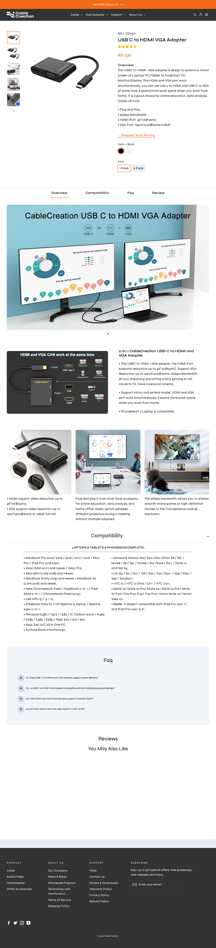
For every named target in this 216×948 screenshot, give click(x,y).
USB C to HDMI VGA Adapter (25, 809)
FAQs (93, 870)
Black (121, 151)
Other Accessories (19, 889)
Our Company (58, 870)
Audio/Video (15, 876)
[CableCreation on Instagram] (22, 922)
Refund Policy (99, 901)
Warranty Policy (100, 889)
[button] (128, 47)
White (129, 151)
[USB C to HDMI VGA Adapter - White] (13, 826)
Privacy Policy (99, 895)
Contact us (97, 876)
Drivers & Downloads (103, 883)
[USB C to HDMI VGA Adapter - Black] (8, 826)
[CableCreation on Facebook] (9, 922)
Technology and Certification (59, 891)
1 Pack (124, 168)
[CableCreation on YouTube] (28, 922)
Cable (75, 15)
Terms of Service (59, 900)
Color (126, 144)
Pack (121, 161)
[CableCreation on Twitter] (15, 922)
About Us (136, 15)
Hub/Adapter (95, 15)
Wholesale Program (62, 883)
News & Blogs (57, 876)
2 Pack (138, 168)
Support (117, 15)
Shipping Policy (59, 906)
